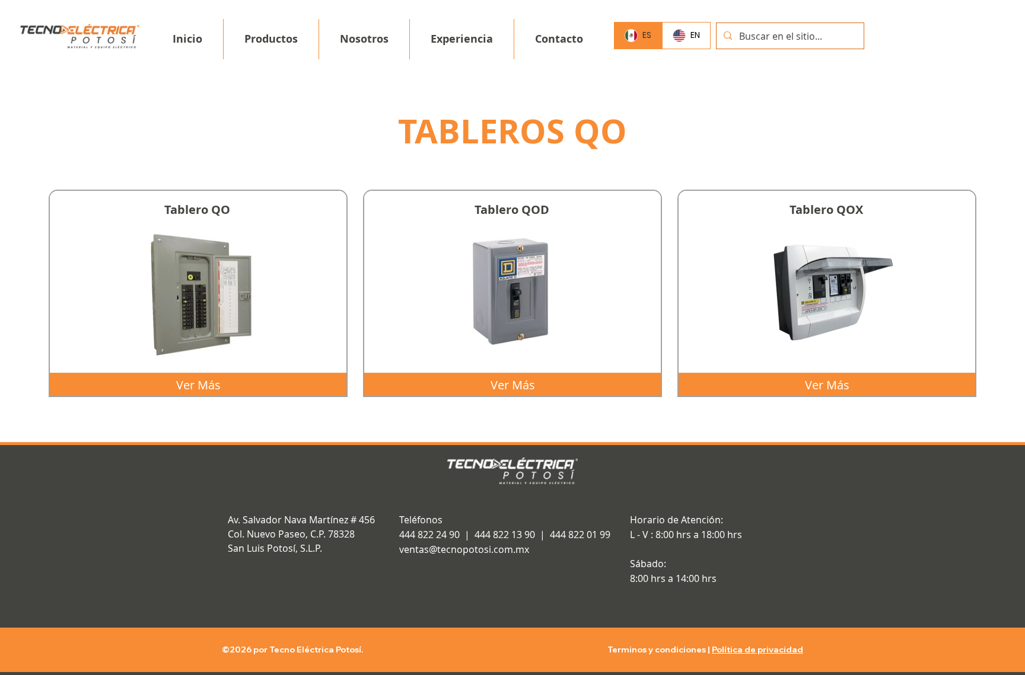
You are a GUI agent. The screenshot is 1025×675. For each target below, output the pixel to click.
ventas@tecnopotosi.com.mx (464, 549)
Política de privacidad (757, 649)
